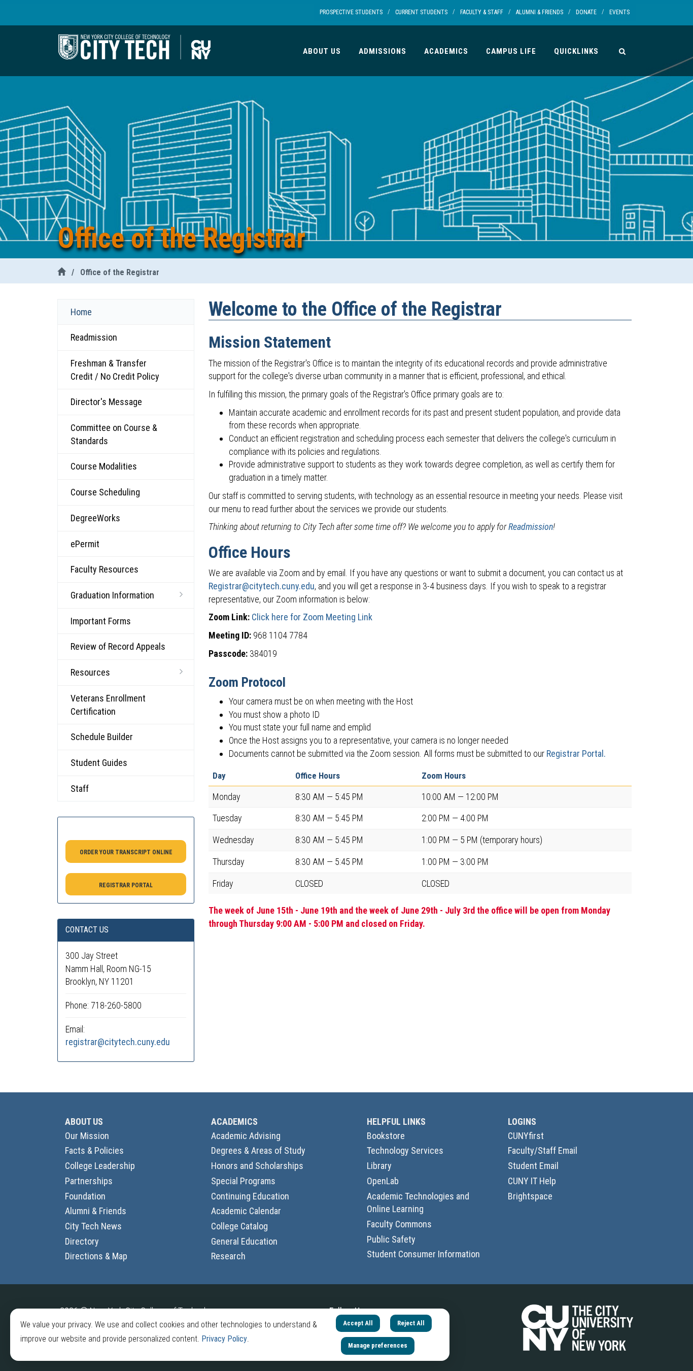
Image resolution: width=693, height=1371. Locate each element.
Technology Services (405, 1150)
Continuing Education (250, 1196)
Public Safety (391, 1239)
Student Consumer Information (423, 1254)
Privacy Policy (224, 1339)
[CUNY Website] (577, 1327)
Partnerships (89, 1181)
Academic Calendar (246, 1211)
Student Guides (99, 762)
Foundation (85, 1196)
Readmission (94, 337)
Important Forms (101, 621)
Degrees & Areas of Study (258, 1150)
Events (619, 12)
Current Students (421, 12)
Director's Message (106, 401)
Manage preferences (377, 1345)
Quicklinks (576, 51)
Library (379, 1165)
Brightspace (530, 1196)
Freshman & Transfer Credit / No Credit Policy (115, 370)
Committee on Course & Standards (114, 434)
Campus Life (511, 51)
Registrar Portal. (576, 753)
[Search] (622, 50)
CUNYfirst (526, 1135)
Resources (90, 672)
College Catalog (239, 1226)
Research (228, 1256)
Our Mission (87, 1135)
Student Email (533, 1165)
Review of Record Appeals (118, 646)
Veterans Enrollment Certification (108, 705)
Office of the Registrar (119, 272)
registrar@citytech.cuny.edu (117, 1041)
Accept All (358, 1323)
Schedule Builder (102, 736)
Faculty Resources (104, 569)
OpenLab (383, 1181)
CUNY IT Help (532, 1181)
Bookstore (386, 1135)
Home (81, 312)
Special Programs (243, 1181)
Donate (586, 12)
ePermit (85, 544)
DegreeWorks (95, 518)
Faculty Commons (399, 1224)
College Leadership (100, 1165)
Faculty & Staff (481, 12)
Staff (80, 788)
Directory (82, 1241)
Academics (446, 51)
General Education (244, 1241)
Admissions (382, 51)
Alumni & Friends (539, 12)
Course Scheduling (105, 492)
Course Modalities (104, 466)
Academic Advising (246, 1135)
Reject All (411, 1323)
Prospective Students (351, 12)
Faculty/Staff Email (542, 1150)
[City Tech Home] (61, 272)
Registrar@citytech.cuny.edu (262, 586)
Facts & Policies (94, 1150)
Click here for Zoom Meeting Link (312, 617)
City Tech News (93, 1226)
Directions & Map (96, 1256)
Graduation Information (112, 595)
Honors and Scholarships (257, 1165)
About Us (322, 51)
